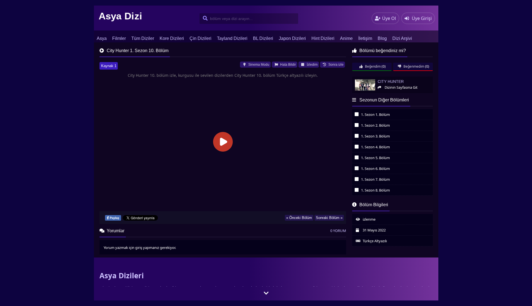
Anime (346, 38)
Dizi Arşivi (402, 38)
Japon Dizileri (292, 38)
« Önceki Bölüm (299, 218)
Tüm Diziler (142, 38)
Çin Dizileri (200, 38)
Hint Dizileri (322, 38)
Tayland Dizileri (232, 38)
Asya (102, 38)
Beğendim (372, 66)
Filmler (119, 38)
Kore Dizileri (172, 38)
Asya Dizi (120, 16)
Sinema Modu (258, 65)
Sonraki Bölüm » (329, 218)
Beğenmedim (413, 66)
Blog (382, 38)
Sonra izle (336, 65)
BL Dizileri (263, 38)
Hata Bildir (287, 65)
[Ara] (204, 18)
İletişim (365, 38)
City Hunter (361, 78)
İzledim (312, 65)
